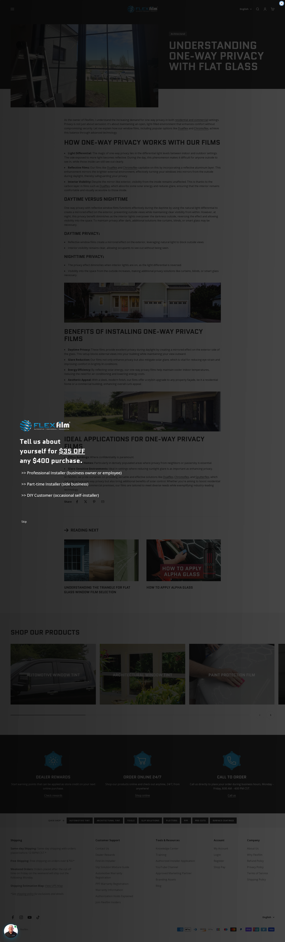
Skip (24, 521)
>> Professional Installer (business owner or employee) (71, 472)
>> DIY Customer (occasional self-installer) (60, 495)
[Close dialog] (282, 3)
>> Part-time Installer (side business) (54, 484)
